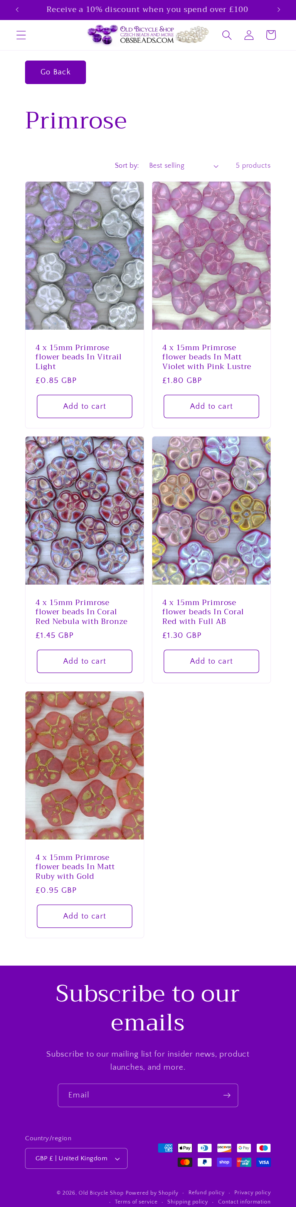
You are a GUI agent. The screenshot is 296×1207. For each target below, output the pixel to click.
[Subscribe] (227, 1095)
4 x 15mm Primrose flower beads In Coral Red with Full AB (203, 612)
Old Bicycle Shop (101, 1193)
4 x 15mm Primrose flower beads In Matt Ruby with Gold (75, 867)
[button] (21, 35)
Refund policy (206, 1193)
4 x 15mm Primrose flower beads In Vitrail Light (78, 357)
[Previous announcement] (16, 9)
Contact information (244, 1202)
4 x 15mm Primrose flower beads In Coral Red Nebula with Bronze (81, 612)
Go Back (55, 72)
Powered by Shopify (152, 1193)
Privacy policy (252, 1193)
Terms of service (136, 1202)
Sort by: (127, 166)
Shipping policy (187, 1202)
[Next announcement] (279, 9)
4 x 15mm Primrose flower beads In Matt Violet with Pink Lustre (206, 357)
